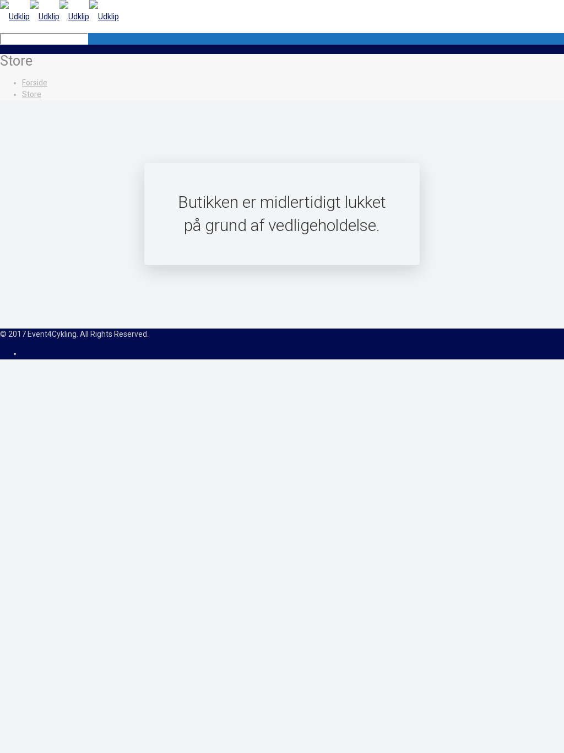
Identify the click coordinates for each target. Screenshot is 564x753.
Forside (34, 82)
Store (31, 94)
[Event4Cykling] (59, 16)
